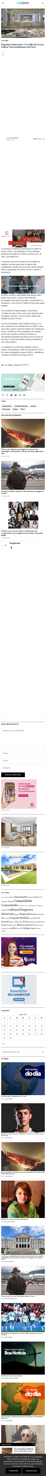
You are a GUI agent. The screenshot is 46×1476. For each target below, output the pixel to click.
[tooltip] (2, 395)
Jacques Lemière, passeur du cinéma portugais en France (22, 492)
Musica (21, 925)
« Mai (3, 1043)
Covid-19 (4, 910)
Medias (15, 925)
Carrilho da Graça (21, 406)
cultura (33, 406)
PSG (21, 928)
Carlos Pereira (9, 1261)
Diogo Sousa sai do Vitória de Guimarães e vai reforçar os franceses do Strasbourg (22, 1134)
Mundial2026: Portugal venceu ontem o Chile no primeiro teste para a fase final (22, 1334)
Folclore (7, 918)
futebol (23, 918)
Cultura (4, 41)
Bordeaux (31, 897)
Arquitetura (7, 406)
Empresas (25, 914)
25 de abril (4, 897)
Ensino (34, 914)
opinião (28, 925)
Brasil (37, 897)
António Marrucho (10, 1298)
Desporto (26, 910)
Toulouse (38, 928)
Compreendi (13, 1471)
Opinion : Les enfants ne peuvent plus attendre (14, 1219)
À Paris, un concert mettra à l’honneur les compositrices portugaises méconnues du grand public (22, 533)
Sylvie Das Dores (9, 1221)
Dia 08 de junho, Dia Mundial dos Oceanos (14, 1096)
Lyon (3, 925)
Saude (33, 928)
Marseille (9, 925)
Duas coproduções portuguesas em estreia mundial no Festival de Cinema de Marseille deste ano (22, 451)
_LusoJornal (8, 1099)
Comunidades (9, 905)
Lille (16, 922)
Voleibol (3, 931)
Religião (26, 928)
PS (19, 928)
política (14, 928)
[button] (42, 1052)
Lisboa (15, 409)
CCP (40, 897)
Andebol (11, 897)
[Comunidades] (23, 284)
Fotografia (14, 918)
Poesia (8, 928)
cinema (11, 901)
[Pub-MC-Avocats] (23, 238)
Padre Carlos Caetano (11, 1378)
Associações (20, 897)
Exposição (6, 409)
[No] (43, 1465)
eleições (17, 914)
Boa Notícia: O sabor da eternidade (11, 1376)
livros (26, 922)
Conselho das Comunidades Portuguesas (30, 905)
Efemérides (7, 914)
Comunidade (23, 901)
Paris (23, 409)
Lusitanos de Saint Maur (36, 922)
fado (2, 918)
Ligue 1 (11, 922)
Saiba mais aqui (31, 1471)
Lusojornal (14, 138)
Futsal (30, 918)
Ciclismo (4, 901)
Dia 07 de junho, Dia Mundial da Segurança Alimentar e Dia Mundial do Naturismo (22, 1417)
